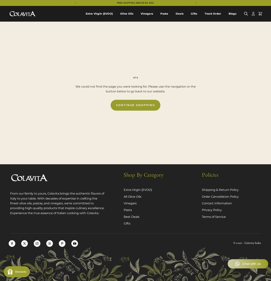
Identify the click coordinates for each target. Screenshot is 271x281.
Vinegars (147, 13)
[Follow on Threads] (49, 243)
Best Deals (131, 217)
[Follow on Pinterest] (62, 243)
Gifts (194, 13)
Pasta (164, 13)
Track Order (213, 13)
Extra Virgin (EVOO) (99, 13)
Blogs (232, 13)
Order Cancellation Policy (220, 196)
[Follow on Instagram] (37, 243)
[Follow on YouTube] (75, 243)
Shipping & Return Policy (220, 190)
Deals (179, 13)
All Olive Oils (132, 196)
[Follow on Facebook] (12, 243)
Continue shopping (135, 105)
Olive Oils (126, 13)
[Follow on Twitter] (24, 243)
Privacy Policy (212, 210)
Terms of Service (214, 217)
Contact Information (217, 203)
